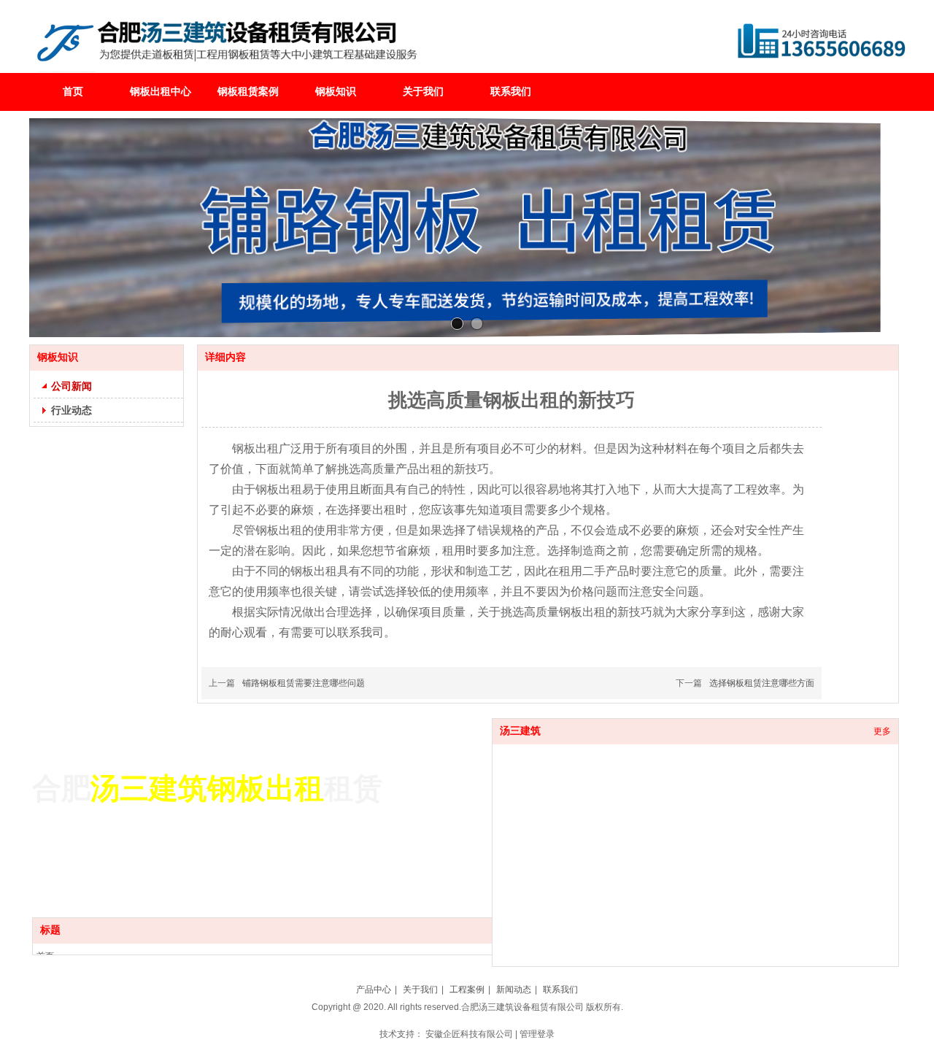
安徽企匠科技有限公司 (469, 1034)
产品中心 (373, 989)
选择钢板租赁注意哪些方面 (761, 683)
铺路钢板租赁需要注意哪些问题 (303, 683)
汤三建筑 (520, 730)
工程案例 (467, 989)
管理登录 (537, 1034)
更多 (882, 731)
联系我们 (560, 989)
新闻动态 (513, 989)
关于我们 (420, 989)
